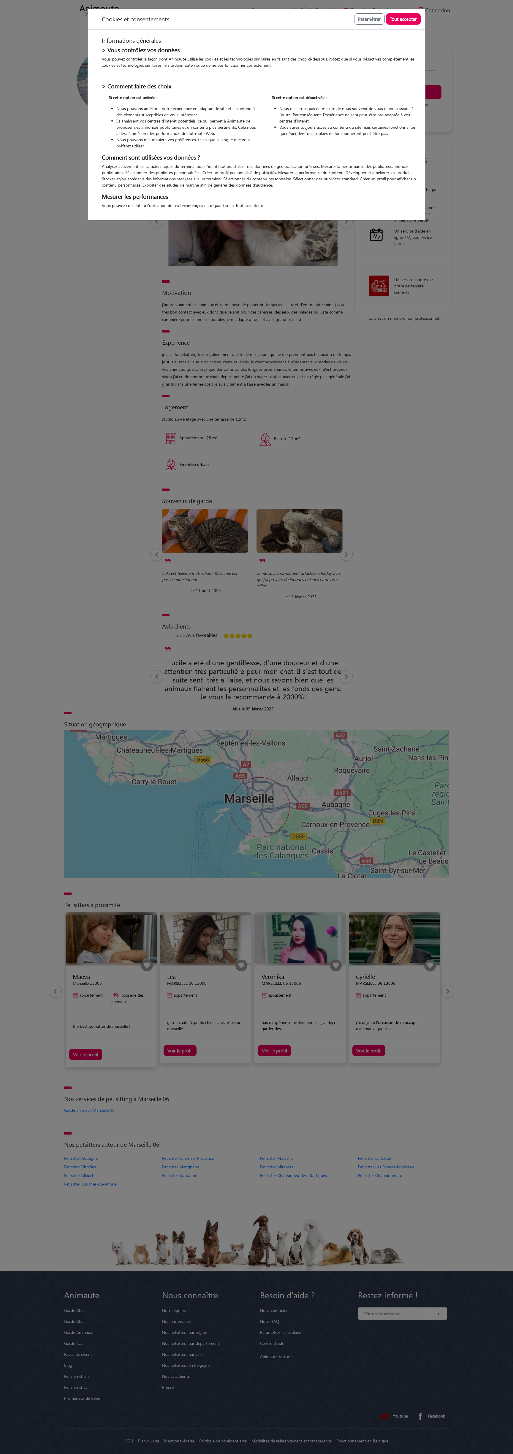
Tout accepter (403, 19)
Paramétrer (369, 19)
